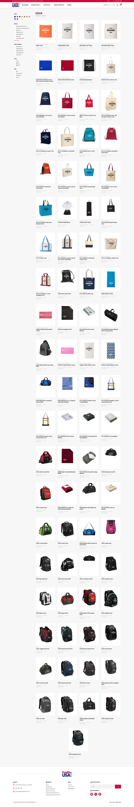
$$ (17, 63)
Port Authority (20, 38)
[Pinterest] (91, 794)
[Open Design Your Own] (40, 5)
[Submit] (114, 5)
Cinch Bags (19, 52)
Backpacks (19, 50)
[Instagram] (95, 794)
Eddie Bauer (19, 32)
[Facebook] (99, 794)
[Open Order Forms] (50, 5)
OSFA (18, 75)
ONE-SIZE (19, 73)
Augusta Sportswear (21, 26)
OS (17, 77)
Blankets (19, 46)
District (18, 30)
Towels (18, 54)
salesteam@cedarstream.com (22, 791)
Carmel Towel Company (22, 28)
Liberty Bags (19, 34)
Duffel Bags (19, 48)
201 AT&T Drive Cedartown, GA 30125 (23, 785)
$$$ (18, 65)
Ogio (18, 36)
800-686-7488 (118, 1)
